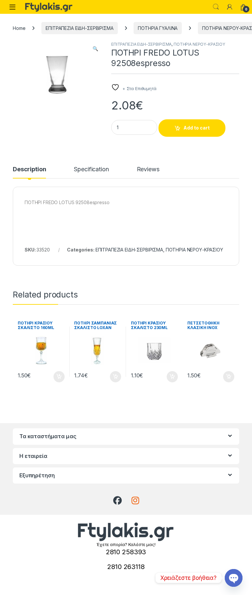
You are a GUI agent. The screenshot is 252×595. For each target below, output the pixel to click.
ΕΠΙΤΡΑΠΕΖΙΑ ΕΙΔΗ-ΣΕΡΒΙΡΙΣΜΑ (79, 28)
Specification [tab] (91, 169)
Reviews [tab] (148, 169)
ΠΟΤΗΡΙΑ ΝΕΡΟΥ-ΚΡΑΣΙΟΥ (199, 44)
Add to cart (196, 128)
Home (19, 28)
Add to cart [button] (59, 376)
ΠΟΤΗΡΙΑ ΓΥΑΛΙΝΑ (158, 28)
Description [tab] (29, 169)
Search (216, 7)
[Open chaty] (233, 578)
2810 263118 (125, 567)
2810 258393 (126, 552)
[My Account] (229, 7)
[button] (95, 49)
